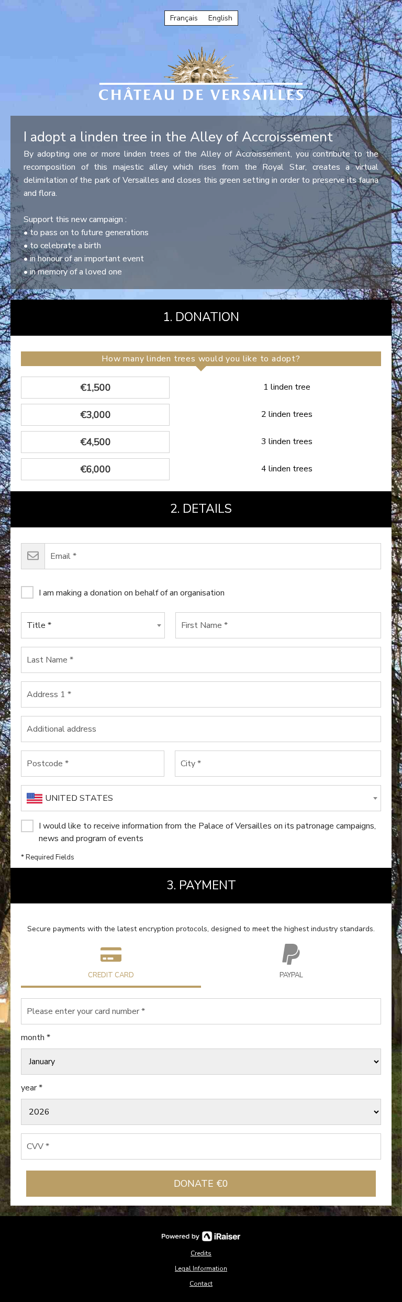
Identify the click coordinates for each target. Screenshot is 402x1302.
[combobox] (93, 625)
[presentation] (201, 359)
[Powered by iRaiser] (201, 1236)
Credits (201, 1253)
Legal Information (201, 1268)
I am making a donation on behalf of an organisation (132, 593)
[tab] (201, 359)
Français (184, 18)
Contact (201, 1283)
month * (35, 1037)
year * (31, 1088)
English (220, 18)
